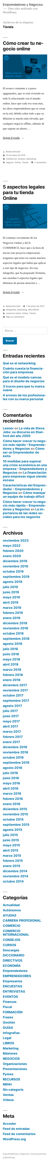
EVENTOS (10, 997)
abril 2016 (10, 788)
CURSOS (9, 945)
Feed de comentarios (19, 1134)
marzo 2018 (12, 670)
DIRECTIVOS (12, 960)
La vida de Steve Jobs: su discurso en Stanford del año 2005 (24, 432)
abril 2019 (10, 602)
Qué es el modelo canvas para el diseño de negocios (23, 379)
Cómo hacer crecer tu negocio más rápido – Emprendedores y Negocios (25, 444)
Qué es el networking (19, 363)
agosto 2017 (12, 706)
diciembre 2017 (15, 685)
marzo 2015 (12, 855)
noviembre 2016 (15, 752)
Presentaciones (15, 1069)
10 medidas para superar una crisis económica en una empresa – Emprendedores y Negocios (25, 466)
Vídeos (8, 1100)
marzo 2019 (12, 608)
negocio (9, 162)
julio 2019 (10, 587)
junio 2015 (11, 840)
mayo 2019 (11, 597)
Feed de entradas (16, 1129)
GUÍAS (8, 1028)
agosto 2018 (12, 644)
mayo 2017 (11, 721)
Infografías (11, 310)
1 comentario (40, 162)
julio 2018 (10, 649)
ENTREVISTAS (14, 991)
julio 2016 (10, 773)
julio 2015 (10, 835)
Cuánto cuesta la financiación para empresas (23, 370)
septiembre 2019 (16, 577)
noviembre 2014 (15, 876)
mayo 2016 (11, 783)
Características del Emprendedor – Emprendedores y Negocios (25, 489)
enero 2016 (11, 804)
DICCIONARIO (13, 955)
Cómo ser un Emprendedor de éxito (23, 452)
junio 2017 (11, 716)
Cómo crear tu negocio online (23, 46)
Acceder (9, 1124)
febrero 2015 (13, 861)
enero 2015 (11, 866)
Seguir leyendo (13, 138)
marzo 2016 (12, 793)
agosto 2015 (12, 830)
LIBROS (8, 1043)
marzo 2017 (12, 731)
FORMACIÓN (12, 1012)
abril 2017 (10, 726)
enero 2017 (11, 742)
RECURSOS (33, 310)
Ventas (8, 1095)
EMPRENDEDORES (17, 976)
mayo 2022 (12, 545)
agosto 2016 (12, 768)
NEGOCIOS (11, 1059)
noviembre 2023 (16, 540)
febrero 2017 (13, 737)
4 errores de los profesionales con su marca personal (24, 397)
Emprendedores (15, 971)
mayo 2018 (11, 659)
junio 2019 (11, 592)
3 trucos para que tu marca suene (23, 388)
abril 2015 (10, 850)
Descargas (11, 950)
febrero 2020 (13, 551)
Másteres (10, 1053)
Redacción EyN (13, 151)
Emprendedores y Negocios (23, 4)
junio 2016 (11, 778)
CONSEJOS (11, 159)
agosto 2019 (12, 582)
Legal (7, 1038)
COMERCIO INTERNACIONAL (16, 933)
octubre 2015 (13, 819)
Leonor (8, 428)
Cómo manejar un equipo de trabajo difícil (24, 494)
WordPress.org (14, 1139)
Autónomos (12, 910)
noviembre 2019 (15, 566)
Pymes (8, 1074)
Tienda (25, 162)
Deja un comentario (15, 317)
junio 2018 (11, 654)
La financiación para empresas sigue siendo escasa (25, 476)
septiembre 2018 (16, 639)
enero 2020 (12, 556)
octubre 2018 (13, 633)
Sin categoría (13, 1089)
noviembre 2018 (15, 628)
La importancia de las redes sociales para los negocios (24, 513)
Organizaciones (15, 1064)
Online (18, 162)
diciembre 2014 (15, 871)
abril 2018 (10, 664)
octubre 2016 (13, 757)
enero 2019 (11, 618)
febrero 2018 (13, 675)
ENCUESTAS (12, 986)
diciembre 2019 (15, 561)
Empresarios (12, 981)
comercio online (13, 313)
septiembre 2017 (16, 700)
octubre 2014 (13, 881)
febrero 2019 (13, 613)
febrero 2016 (13, 799)
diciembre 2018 (15, 623)
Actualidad (11, 905)
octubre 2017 (13, 695)
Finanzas (10, 1002)
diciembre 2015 (15, 809)
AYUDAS (9, 915)
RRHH (7, 1084)
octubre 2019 (13, 571)
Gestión (21, 159)
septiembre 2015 (16, 825)
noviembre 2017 (15, 690)
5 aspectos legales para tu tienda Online (24, 192)
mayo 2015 (11, 845)
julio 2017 (10, 711)
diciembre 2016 (15, 747)
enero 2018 (11, 680)
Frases (8, 1017)
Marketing (31, 159)
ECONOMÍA (12, 966)
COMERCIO (11, 926)
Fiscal (7, 1007)
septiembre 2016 (16, 762)
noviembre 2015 (15, 814)
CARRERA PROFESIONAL (22, 920)
